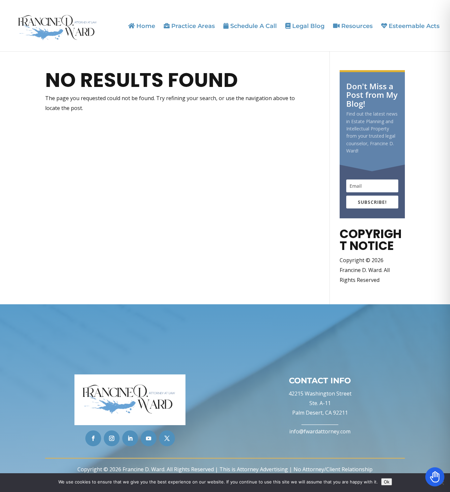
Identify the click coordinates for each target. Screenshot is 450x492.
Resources (356, 26)
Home (145, 26)
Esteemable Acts (413, 26)
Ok (386, 481)
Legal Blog (307, 26)
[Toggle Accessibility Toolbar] (435, 477)
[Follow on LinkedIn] (130, 438)
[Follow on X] (167, 438)
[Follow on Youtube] (148, 438)
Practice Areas (192, 26)
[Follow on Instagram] (112, 438)
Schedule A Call (253, 26)
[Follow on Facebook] (93, 438)
